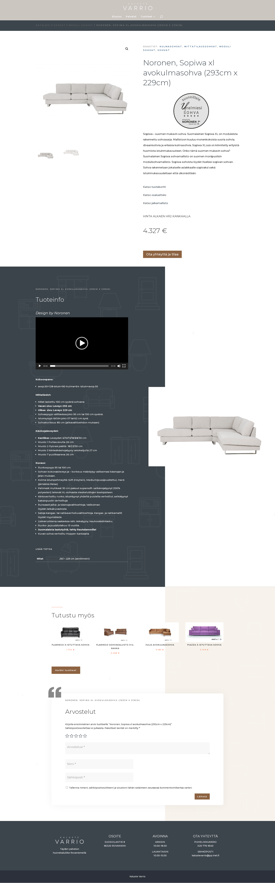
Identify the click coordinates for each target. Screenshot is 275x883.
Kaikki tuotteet (65, 670)
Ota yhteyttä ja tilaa (162, 254)
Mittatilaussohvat (200, 46)
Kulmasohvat (171, 46)
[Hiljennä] (118, 366)
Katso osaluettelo (154, 195)
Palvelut (131, 16)
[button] (127, 49)
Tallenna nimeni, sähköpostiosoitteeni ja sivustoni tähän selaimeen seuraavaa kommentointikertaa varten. (130, 787)
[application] (82, 343)
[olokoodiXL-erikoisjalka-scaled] (207, 464)
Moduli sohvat (81, 25)
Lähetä (202, 796)
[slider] (79, 366)
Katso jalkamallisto (155, 203)
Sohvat (60, 25)
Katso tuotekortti (154, 186)
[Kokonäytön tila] (124, 366)
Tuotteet (146, 16)
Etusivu (117, 16)
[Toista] (39, 366)
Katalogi (43, 25)
